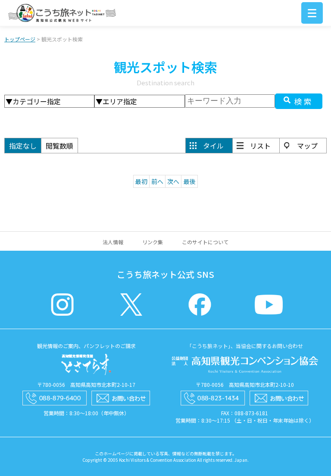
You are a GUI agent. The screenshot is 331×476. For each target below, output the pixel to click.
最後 (190, 181)
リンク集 (152, 242)
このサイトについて (205, 242)
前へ (157, 181)
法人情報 (113, 242)
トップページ (19, 39)
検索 (304, 101)
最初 (141, 181)
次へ (173, 181)
